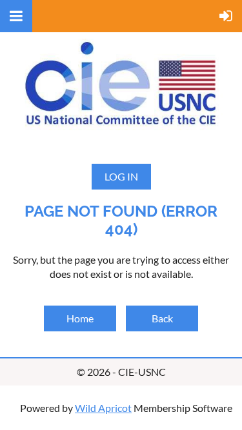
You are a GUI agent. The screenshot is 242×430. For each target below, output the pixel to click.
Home (80, 318)
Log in (121, 176)
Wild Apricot (103, 408)
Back (162, 318)
